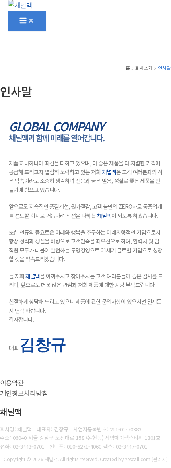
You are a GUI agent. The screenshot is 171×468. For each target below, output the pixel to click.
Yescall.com (137, 459)
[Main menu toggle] (27, 21)
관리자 (159, 459)
